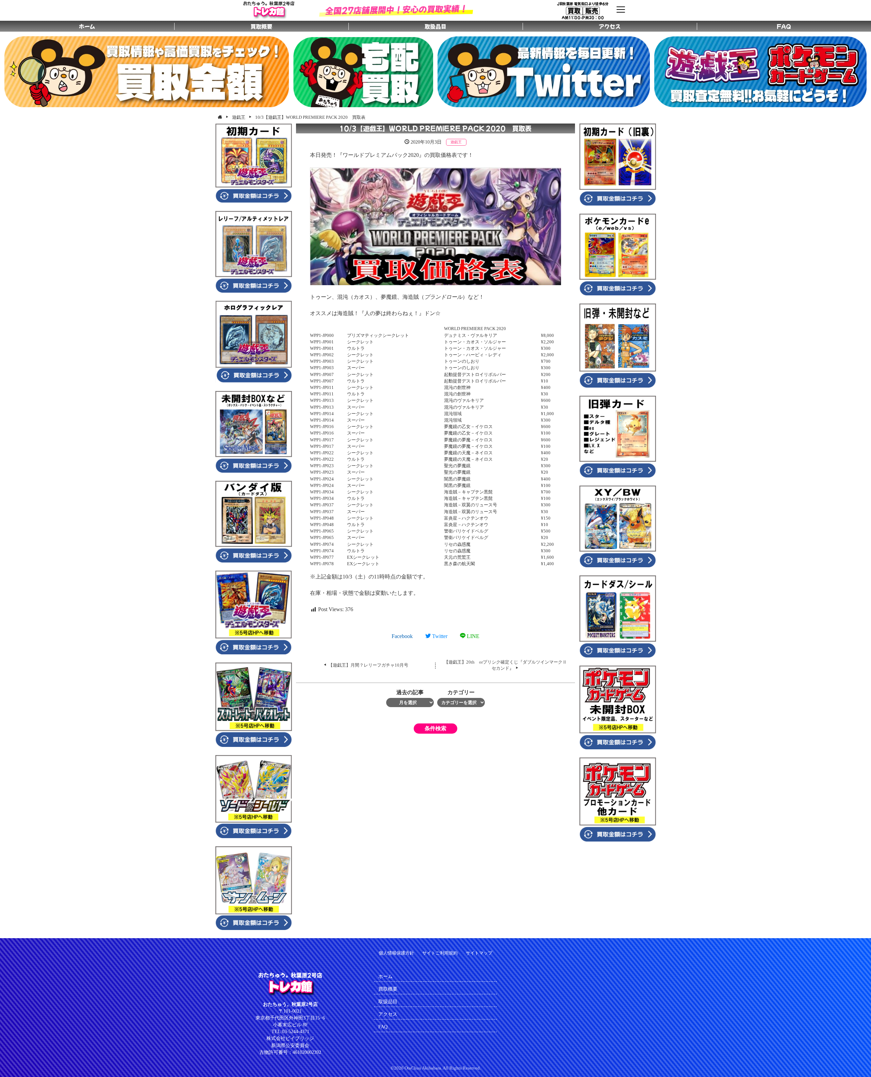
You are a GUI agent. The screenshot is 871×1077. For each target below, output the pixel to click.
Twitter (439, 636)
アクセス (387, 1014)
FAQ (383, 1026)
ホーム (385, 976)
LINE (472, 636)
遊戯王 (456, 142)
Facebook (402, 636)
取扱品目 (387, 1001)
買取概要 (387, 989)
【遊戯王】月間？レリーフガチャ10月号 (368, 665)
